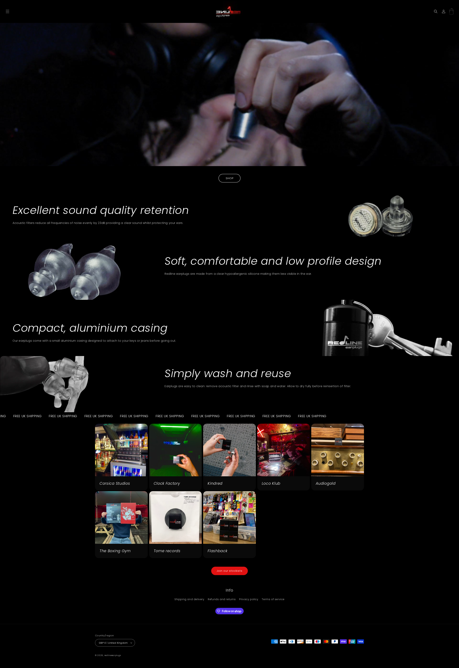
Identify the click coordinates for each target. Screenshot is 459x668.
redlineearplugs (112, 655)
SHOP (229, 178)
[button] (7, 11)
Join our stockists (229, 571)
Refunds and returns (222, 599)
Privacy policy (248, 599)
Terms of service (273, 599)
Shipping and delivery (189, 599)
